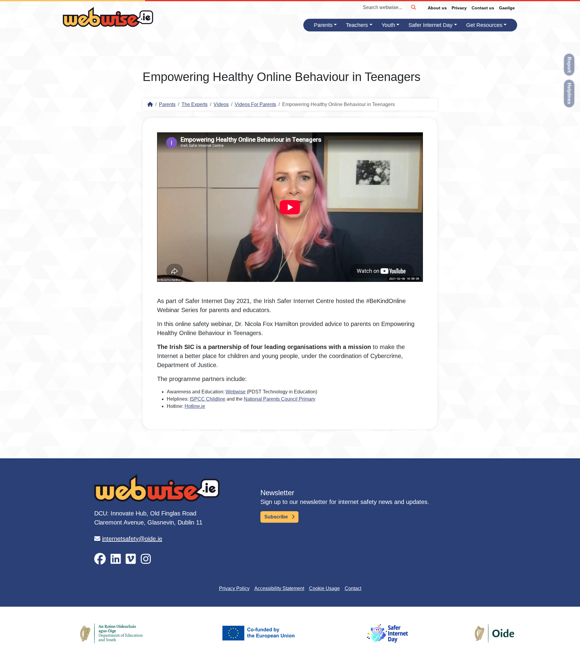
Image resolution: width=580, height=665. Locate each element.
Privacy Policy (234, 588)
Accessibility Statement (279, 588)
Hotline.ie (195, 406)
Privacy (459, 7)
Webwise (236, 391)
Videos (221, 104)
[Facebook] (100, 559)
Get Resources (484, 25)
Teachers (357, 25)
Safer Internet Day (430, 25)
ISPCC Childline (207, 399)
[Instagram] (146, 559)
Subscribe (276, 516)
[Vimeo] (131, 559)
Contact (353, 588)
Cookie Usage (324, 588)
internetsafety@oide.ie (132, 538)
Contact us (483, 7)
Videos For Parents (255, 104)
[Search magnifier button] (413, 7)
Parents (323, 25)
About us (437, 7)
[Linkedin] (116, 559)
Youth (388, 25)
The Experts (195, 104)
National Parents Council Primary (279, 399)
